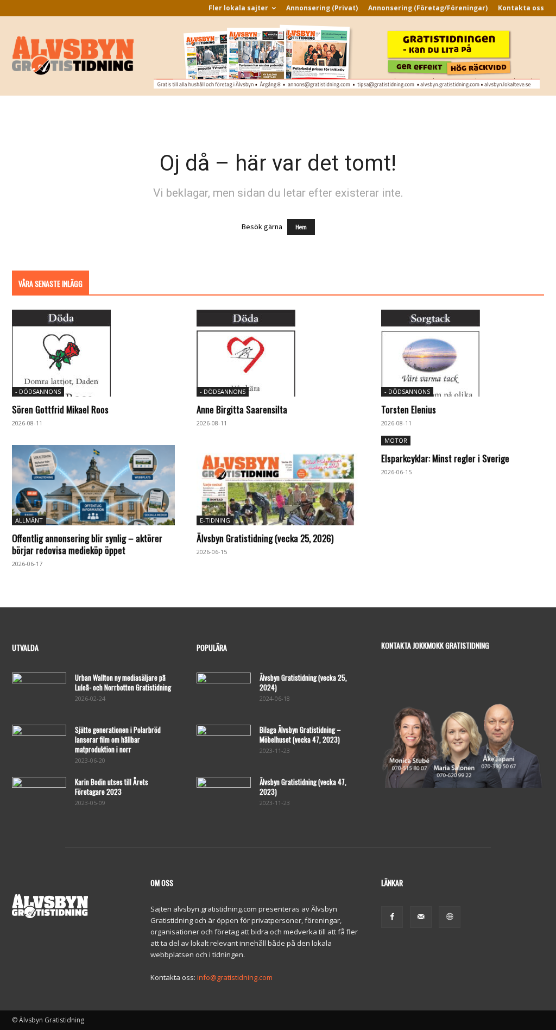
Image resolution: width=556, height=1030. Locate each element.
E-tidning (215, 520)
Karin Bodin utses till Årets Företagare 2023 (111, 786)
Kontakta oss (521, 7)
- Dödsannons (38, 391)
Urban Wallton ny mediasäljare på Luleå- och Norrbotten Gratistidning (123, 682)
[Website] (449, 917)
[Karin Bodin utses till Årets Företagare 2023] (39, 796)
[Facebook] (392, 917)
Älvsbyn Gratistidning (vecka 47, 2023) (303, 786)
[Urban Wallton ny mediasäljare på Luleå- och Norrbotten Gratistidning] (39, 692)
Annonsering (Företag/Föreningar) (428, 7)
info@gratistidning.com (235, 977)
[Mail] (421, 917)
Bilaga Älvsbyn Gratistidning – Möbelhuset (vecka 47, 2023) (300, 734)
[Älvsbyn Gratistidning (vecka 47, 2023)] (224, 796)
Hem (301, 227)
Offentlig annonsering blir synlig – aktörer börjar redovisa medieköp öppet (87, 544)
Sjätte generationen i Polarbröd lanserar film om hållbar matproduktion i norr (118, 739)
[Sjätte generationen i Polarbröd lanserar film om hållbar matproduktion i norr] (39, 744)
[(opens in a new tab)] (93, 353)
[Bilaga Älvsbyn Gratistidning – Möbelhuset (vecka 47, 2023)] (224, 744)
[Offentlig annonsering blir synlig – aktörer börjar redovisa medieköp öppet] (93, 485)
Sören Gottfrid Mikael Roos (60, 409)
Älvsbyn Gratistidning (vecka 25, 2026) (265, 538)
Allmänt (29, 520)
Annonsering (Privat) (322, 7)
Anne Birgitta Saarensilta (242, 409)
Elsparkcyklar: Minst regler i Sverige (445, 458)
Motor (395, 440)
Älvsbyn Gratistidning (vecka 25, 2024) (303, 682)
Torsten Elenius (408, 409)
